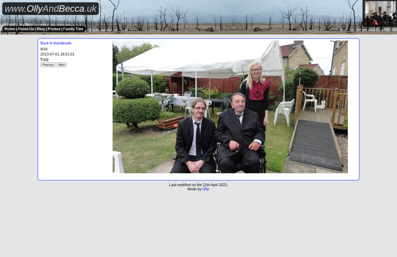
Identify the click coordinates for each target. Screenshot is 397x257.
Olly (205, 189)
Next (62, 64)
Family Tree (73, 29)
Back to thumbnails (55, 43)
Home (10, 29)
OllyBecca (50, 8)
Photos (54, 29)
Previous (48, 64)
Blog (41, 29)
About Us (25, 29)
